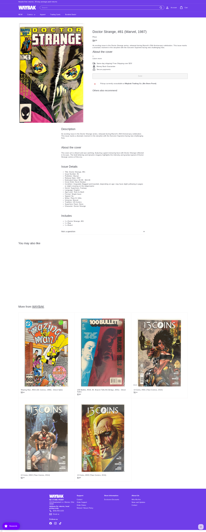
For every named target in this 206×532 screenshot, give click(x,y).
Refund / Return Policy (85, 508)
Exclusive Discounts (111, 499)
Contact (79, 499)
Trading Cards (55, 14)
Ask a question (68, 231)
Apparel (42, 14)
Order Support (82, 502)
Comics (30, 14)
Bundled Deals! (70, 14)
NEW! (20, 14)
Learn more (97, 58)
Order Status (81, 505)
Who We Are (136, 499)
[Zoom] (51, 73)
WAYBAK (38, 306)
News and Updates (138, 502)
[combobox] (102, 8)
